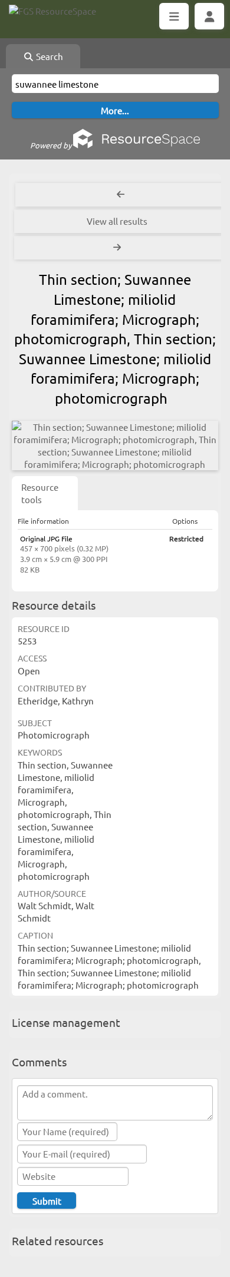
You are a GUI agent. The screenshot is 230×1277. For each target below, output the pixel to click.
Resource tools (39, 493)
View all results (117, 221)
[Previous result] (120, 195)
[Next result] (118, 248)
